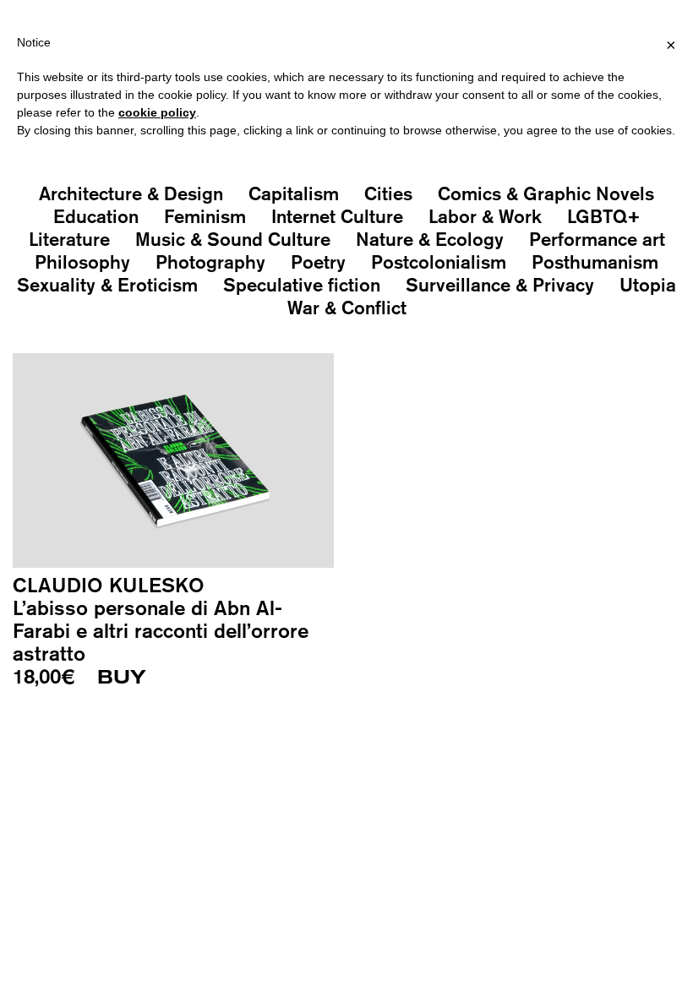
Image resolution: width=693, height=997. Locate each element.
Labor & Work (485, 216)
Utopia (647, 285)
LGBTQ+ (604, 216)
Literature (69, 239)
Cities (388, 193)
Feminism (205, 216)
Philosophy (82, 262)
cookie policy (157, 112)
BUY (121, 677)
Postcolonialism (438, 262)
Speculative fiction (301, 285)
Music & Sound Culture (232, 239)
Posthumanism (595, 262)
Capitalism (293, 193)
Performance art (597, 239)
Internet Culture (337, 216)
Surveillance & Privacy (500, 285)
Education (96, 216)
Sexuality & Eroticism (107, 285)
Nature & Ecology (430, 239)
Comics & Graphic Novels (546, 193)
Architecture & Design (131, 193)
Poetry (318, 262)
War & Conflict (347, 308)
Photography (210, 262)
